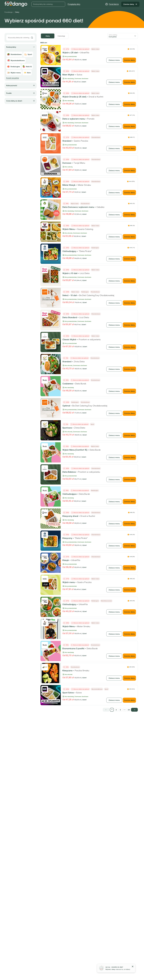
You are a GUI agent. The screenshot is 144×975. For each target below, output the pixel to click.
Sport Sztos (68, 692)
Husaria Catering (85, 229)
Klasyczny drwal (70, 516)
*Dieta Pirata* (85, 251)
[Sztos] (44, 71)
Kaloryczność (11, 85)
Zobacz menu (114, 60)
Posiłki (8, 93)
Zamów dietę (128, 4)
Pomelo (90, 119)
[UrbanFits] (44, 49)
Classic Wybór (69, 339)
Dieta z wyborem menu (73, 119)
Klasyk (65, 560)
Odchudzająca (69, 494)
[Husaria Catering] (44, 225)
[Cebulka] (44, 203)
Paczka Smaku (82, 670)
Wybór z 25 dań (70, 52)
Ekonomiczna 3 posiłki (73, 648)
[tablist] (54, 36)
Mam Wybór (68, 74)
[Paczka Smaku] (44, 667)
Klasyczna (67, 670)
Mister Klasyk (68, 185)
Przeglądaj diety (74, 4)
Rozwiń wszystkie (12, 78)
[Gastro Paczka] (44, 137)
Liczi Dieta (84, 273)
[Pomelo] (44, 115)
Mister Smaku (84, 185)
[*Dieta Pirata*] (44, 247)
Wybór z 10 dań (69, 273)
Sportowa (67, 428)
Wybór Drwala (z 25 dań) (74, 97)
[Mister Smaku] (44, 181)
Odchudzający (69, 251)
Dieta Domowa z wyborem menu (78, 207)
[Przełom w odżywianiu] (44, 336)
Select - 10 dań (69, 295)
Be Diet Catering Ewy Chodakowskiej (96, 295)
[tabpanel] (89, 376)
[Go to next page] (134, 710)
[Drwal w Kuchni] (44, 93)
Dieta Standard (69, 317)
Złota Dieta (79, 361)
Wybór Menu (68, 229)
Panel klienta (114, 4)
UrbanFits (84, 52)
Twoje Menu (79, 163)
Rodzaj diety (11, 47)
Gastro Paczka (81, 141)
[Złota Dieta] (44, 358)
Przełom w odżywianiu (90, 339)
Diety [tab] (48, 36)
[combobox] (122, 36)
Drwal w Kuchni (96, 97)
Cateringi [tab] (61, 36)
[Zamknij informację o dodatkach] (133, 966)
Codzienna (67, 383)
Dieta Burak (80, 383)
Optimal (66, 406)
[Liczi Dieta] (44, 270)
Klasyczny (67, 538)
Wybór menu (68, 582)
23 (129, 710)
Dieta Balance (69, 472)
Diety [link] (17, 12)
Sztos (79, 74)
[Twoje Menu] (44, 159)
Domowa (66, 163)
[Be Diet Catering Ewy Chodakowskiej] (44, 292)
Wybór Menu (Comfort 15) (74, 450)
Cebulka (100, 207)
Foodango (9, 12)
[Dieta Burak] (44, 380)
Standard (66, 141)
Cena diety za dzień (14, 101)
